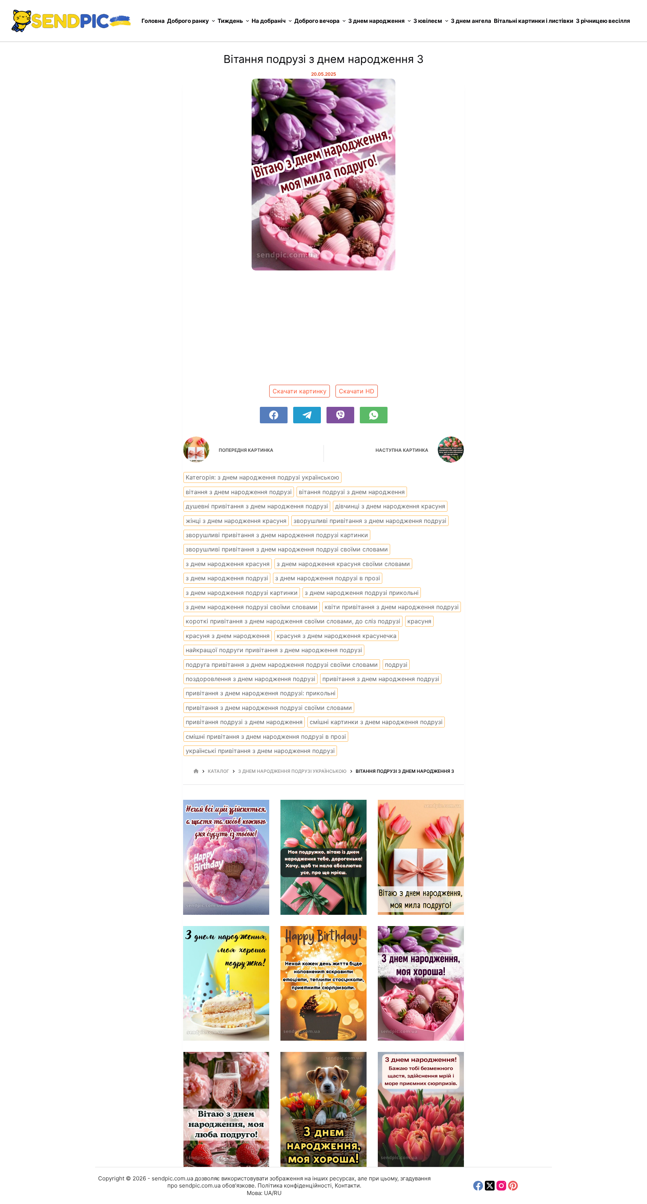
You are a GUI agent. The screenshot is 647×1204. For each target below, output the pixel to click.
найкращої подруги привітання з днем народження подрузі (274, 650)
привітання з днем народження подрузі (380, 679)
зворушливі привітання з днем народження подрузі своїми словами (287, 549)
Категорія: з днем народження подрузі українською (262, 477)
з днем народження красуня (228, 564)
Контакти (347, 1185)
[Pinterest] (513, 1186)
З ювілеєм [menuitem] (427, 20)
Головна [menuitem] (153, 20)
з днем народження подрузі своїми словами (252, 607)
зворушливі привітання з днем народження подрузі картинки (277, 535)
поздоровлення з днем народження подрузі (250, 679)
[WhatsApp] (374, 415)
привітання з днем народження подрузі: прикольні (260, 693)
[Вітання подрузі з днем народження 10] (421, 1109)
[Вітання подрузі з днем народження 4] (421, 857)
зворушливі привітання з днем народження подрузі (370, 520)
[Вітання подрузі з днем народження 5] (226, 983)
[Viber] (340, 415)
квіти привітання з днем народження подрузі (392, 607)
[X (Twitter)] (490, 1186)
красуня (419, 621)
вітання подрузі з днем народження (352, 492)
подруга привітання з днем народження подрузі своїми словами (282, 664)
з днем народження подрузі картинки (242, 592)
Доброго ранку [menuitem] (188, 20)
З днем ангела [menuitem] (471, 20)
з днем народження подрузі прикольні (362, 592)
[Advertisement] (323, 330)
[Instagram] (501, 1186)
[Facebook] (274, 415)
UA (268, 1193)
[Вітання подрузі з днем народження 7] (421, 983)
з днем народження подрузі (227, 578)
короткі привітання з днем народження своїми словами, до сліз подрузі (293, 621)
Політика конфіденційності (295, 1185)
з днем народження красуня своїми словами (343, 564)
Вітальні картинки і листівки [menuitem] (533, 20)
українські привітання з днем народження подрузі (260, 750)
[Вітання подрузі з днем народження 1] (226, 857)
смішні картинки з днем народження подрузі (376, 722)
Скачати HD (356, 391)
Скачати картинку (299, 391)
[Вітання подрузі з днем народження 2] (323, 857)
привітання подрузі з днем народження (244, 722)
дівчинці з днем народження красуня (390, 506)
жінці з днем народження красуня (236, 520)
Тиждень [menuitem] (230, 20)
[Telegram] (307, 415)
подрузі (396, 664)
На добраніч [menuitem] (269, 20)
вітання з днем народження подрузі (239, 492)
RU (278, 1193)
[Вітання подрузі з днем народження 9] (323, 1109)
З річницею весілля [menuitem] (603, 20)
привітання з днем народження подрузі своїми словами (269, 707)
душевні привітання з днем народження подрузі (257, 506)
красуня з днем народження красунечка (337, 635)
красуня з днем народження (228, 635)
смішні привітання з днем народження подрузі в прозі (266, 736)
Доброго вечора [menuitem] (317, 20)
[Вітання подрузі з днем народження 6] (323, 983)
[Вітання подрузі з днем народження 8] (226, 1109)
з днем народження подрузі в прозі (327, 578)
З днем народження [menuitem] (376, 20)
